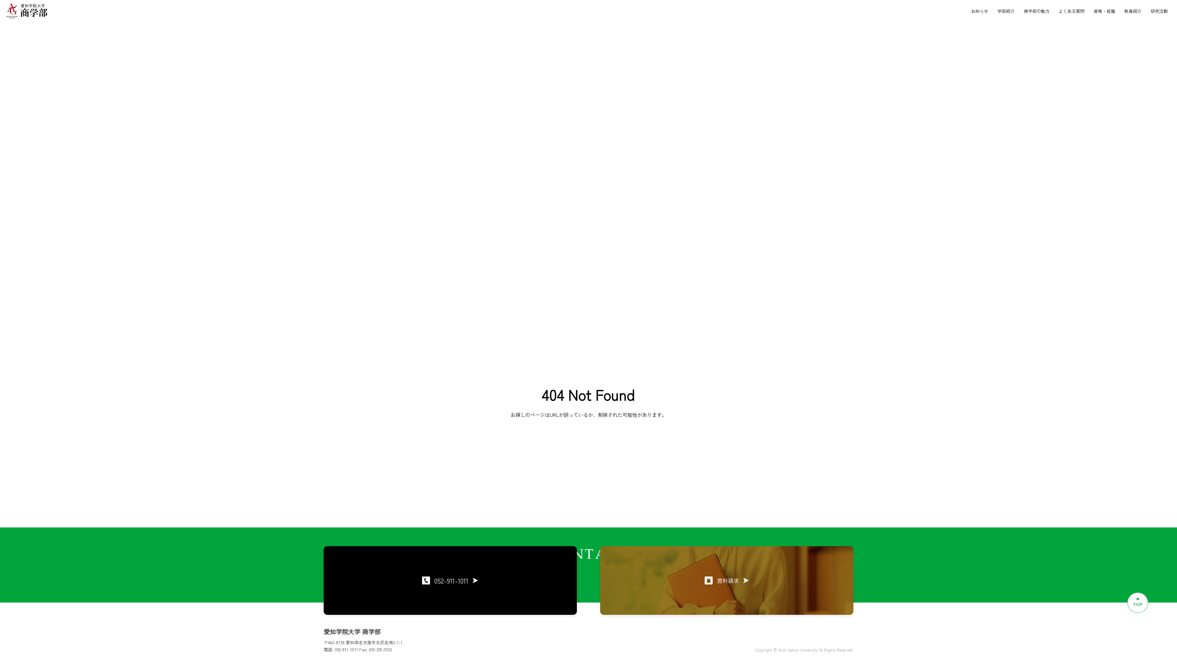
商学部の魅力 (1036, 11)
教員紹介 (1132, 11)
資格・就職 (1104, 11)
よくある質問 (1071, 11)
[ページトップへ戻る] (1137, 602)
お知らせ (979, 11)
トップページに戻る (588, 451)
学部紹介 (1006, 11)
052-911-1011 (451, 580)
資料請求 (728, 580)
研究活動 (1159, 11)
